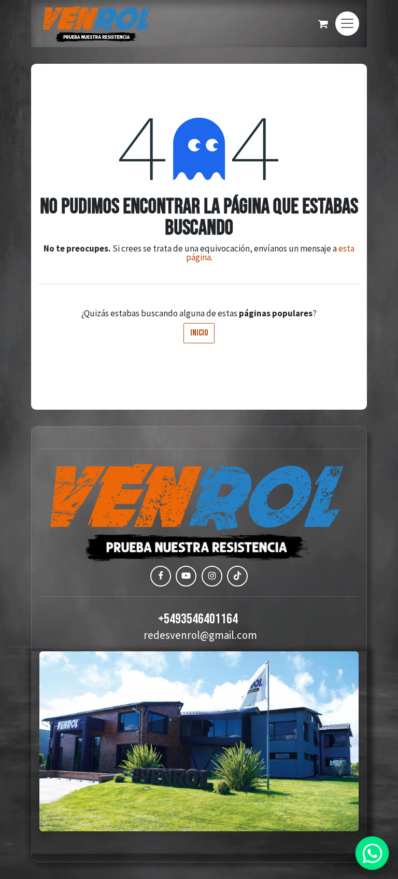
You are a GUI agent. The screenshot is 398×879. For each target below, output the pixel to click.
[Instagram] (212, 576)
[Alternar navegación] (347, 23)
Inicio (199, 333)
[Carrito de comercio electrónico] (322, 23)
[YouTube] (186, 576)
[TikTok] (237, 576)
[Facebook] (160, 576)
